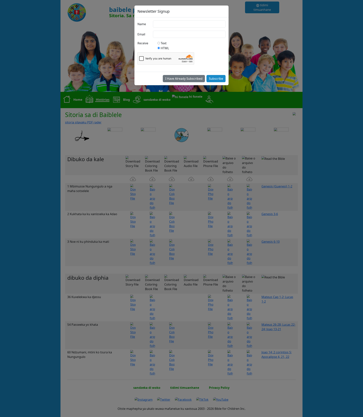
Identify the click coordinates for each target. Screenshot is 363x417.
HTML (165, 48)
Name (141, 24)
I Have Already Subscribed (183, 79)
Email (141, 34)
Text (164, 43)
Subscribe (216, 79)
